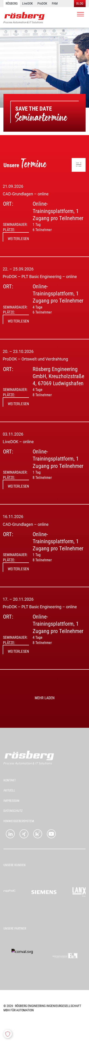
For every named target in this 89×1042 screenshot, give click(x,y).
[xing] (24, 833)
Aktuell (9, 790)
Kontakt (9, 780)
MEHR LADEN (45, 698)
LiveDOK (27, 3)
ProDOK (42, 3)
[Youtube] (51, 833)
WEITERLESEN (18, 239)
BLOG (79, 3)
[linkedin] (10, 833)
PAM (55, 3)
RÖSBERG (12, 3)
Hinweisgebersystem (18, 821)
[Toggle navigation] (81, 14)
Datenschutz (13, 811)
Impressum (11, 800)
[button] (7, 1034)
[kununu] (38, 833)
